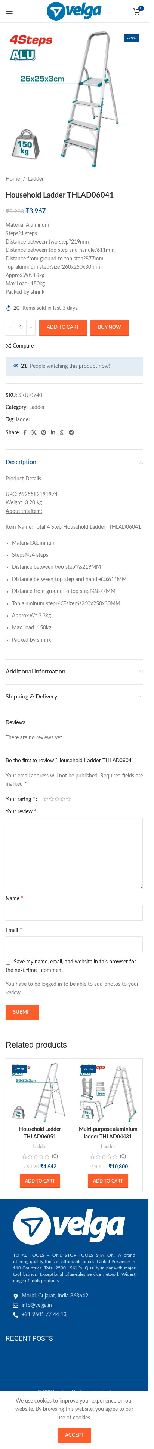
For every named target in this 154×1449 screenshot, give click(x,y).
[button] (40, 1181)
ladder (23, 419)
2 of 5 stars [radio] (51, 799)
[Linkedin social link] (53, 433)
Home (13, 179)
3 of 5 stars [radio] (57, 799)
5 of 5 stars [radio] (68, 799)
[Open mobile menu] (9, 11)
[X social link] (34, 433)
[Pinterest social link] (44, 433)
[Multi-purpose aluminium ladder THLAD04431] (108, 1093)
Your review (21, 811)
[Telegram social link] (71, 433)
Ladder (36, 179)
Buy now (109, 327)
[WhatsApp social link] (62, 433)
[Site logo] (74, 11)
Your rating (20, 799)
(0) (55, 1156)
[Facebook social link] (24, 433)
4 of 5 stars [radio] (62, 799)
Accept (74, 1435)
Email (14, 930)
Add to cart (63, 327)
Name (15, 898)
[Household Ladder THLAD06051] (40, 1093)
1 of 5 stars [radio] (46, 799)
